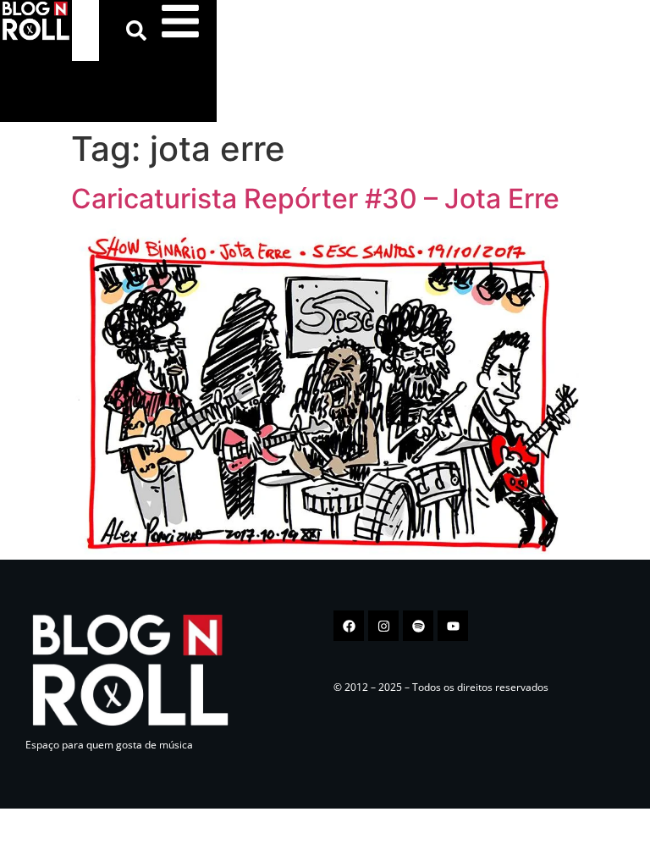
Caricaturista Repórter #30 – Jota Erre (315, 198)
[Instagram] (383, 625)
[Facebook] (348, 625)
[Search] (140, 30)
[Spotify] (418, 625)
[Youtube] (453, 625)
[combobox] (85, 30)
